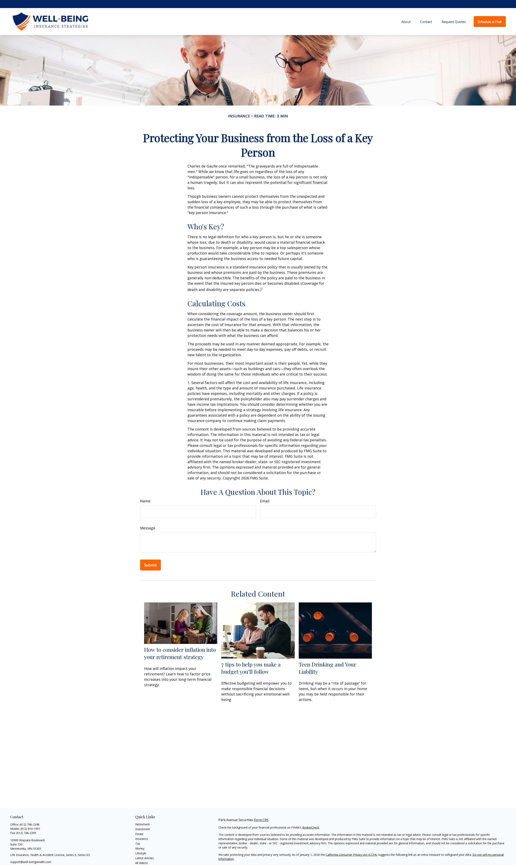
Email (264, 501)
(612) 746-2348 (29, 824)
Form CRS (261, 820)
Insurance (141, 839)
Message (147, 528)
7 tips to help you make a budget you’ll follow (251, 668)
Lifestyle (140, 853)
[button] (405, 21)
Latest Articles (144, 858)
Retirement (142, 824)
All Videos (141, 863)
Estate (139, 834)
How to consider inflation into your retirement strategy (180, 653)
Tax (137, 843)
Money (139, 848)
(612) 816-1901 (30, 829)
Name (145, 501)
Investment (142, 829)
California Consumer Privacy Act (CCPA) (351, 855)
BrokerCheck (310, 827)
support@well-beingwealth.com (30, 862)
